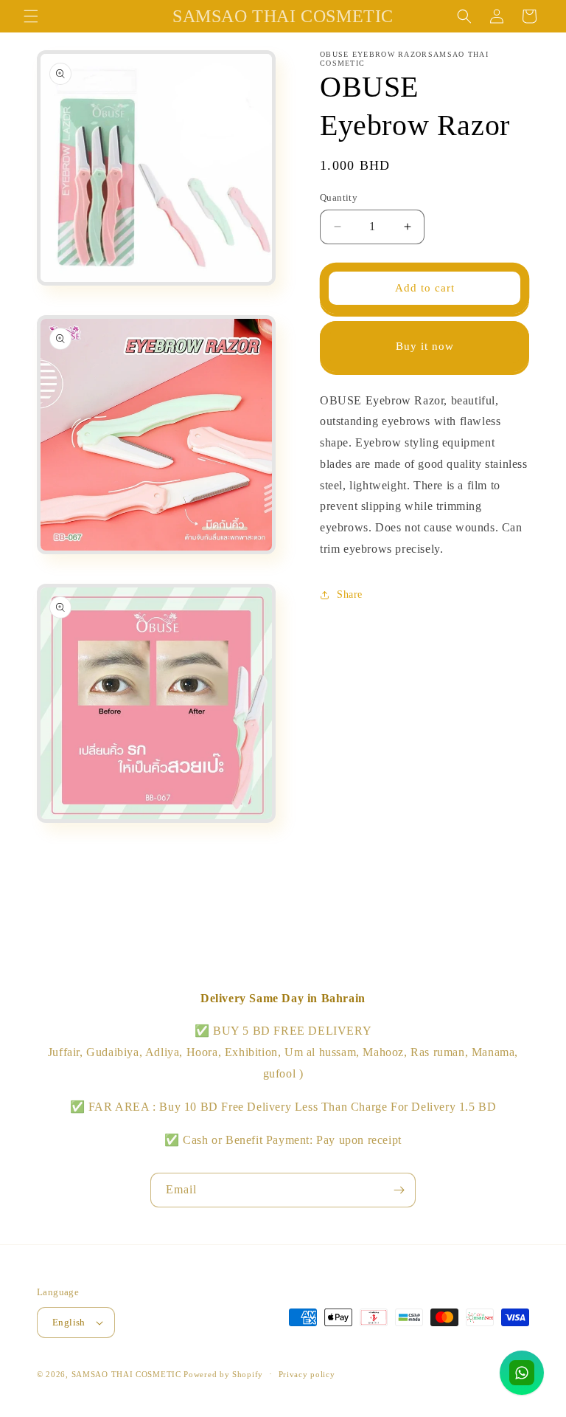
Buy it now (425, 346)
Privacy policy (307, 1374)
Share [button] (350, 594)
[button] (31, 16)
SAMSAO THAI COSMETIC (127, 1374)
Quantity (338, 197)
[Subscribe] (398, 1190)
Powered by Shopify (223, 1374)
